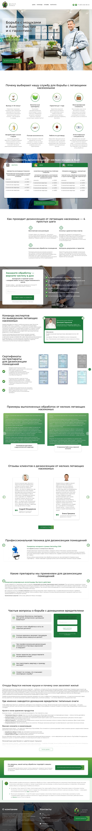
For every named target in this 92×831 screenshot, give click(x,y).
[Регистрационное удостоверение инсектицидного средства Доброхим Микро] (63, 377)
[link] (73, 5)
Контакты (53, 4)
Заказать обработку (81, 818)
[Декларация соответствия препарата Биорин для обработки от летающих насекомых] (63, 361)
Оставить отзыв (46, 527)
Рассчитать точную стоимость (45, 203)
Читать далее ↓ (46, 749)
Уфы (28, 791)
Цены (33, 4)
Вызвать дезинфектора (11, 60)
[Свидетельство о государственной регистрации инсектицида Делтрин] (43, 361)
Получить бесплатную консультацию (69, 767)
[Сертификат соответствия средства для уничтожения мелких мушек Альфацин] (43, 377)
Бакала (15, 797)
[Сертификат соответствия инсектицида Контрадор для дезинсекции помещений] (82, 377)
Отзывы (46, 4)
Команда (39, 4)
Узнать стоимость (9, 66)
